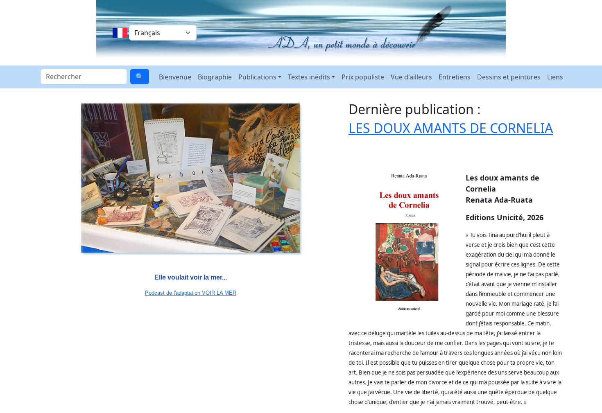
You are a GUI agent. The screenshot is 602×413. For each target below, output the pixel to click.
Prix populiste (363, 76)
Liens (555, 76)
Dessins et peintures (509, 76)
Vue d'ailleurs (411, 76)
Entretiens (455, 76)
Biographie (215, 76)
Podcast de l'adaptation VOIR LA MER (190, 293)
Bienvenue (175, 76)
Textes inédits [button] (309, 76)
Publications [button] (257, 76)
